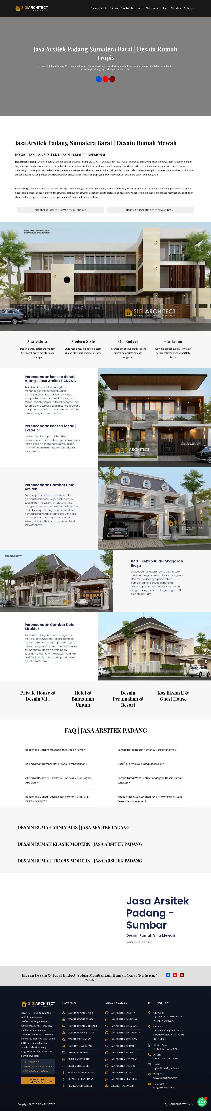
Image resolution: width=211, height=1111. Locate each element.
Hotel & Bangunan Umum (83, 699)
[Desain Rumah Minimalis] (63, 1026)
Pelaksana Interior (80, 1085)
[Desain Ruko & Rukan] (63, 1032)
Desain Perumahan (79, 1039)
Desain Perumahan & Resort (128, 699)
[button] (59, 751)
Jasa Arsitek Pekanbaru (125, 1079)
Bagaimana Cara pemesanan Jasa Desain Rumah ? (56, 750)
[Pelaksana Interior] (63, 1085)
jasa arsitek (121, 161)
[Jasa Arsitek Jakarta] (106, 1012)
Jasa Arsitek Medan (122, 1045)
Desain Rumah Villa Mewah (150, 935)
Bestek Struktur (78, 1065)
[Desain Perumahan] (63, 1039)
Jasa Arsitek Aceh (121, 1072)
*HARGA (114, 8)
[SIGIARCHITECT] (31, 8)
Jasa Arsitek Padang (123, 1065)
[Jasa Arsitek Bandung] (106, 1019)
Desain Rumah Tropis (80, 1012)
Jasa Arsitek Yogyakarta (125, 1032)
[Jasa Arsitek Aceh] (106, 1072)
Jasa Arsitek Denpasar (124, 1059)
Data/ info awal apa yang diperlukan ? (141, 764)
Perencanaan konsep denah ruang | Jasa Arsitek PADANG (50, 378)
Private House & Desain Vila (37, 696)
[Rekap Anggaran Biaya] (63, 1072)
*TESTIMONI (152, 8)
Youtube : (159, 1083)
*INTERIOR (189, 8)
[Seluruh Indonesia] (106, 1085)
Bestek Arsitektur (79, 1059)
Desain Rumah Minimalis (82, 1025)
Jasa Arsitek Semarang (124, 1025)
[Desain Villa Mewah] (63, 1046)
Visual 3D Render (78, 1052)
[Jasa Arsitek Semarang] (106, 1026)
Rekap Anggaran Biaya (81, 1072)
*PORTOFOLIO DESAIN (132, 8)
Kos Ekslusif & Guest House (173, 696)
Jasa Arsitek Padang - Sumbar (157, 913)
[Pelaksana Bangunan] (63, 1079)
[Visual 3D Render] (63, 1052)
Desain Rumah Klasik (80, 1019)
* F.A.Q (164, 8)
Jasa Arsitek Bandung (124, 1019)
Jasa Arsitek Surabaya (124, 1039)
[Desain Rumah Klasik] (63, 1019)
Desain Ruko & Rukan (81, 1032)
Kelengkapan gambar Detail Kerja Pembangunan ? (56, 764)
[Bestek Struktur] (63, 1066)
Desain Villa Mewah (80, 1045)
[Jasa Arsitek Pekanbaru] (106, 1079)
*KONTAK (176, 8)
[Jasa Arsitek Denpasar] (106, 1059)
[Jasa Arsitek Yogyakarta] (106, 1032)
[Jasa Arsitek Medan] (106, 1046)
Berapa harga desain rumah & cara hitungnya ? (147, 750)
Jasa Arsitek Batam (122, 1052)
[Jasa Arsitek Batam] (106, 1052)
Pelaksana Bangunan (81, 1079)
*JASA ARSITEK (99, 8)
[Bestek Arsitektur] (63, 1059)
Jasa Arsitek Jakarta (123, 1012)
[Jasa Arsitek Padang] (106, 1066)
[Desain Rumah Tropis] (63, 1012)
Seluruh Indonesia (122, 1085)
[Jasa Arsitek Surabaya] (106, 1039)
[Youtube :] (149, 1083)
